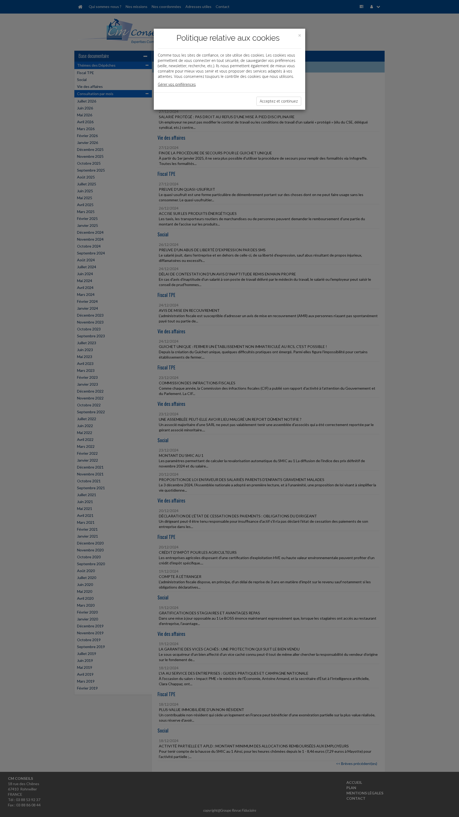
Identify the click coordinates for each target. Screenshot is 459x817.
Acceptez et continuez (279, 101)
